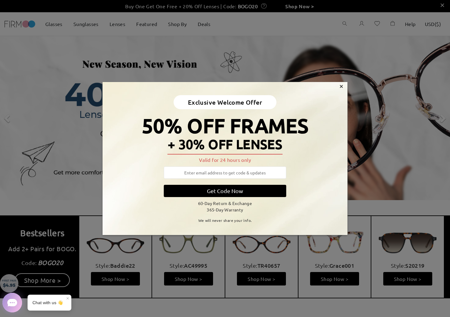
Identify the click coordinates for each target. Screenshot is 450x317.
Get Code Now (225, 191)
